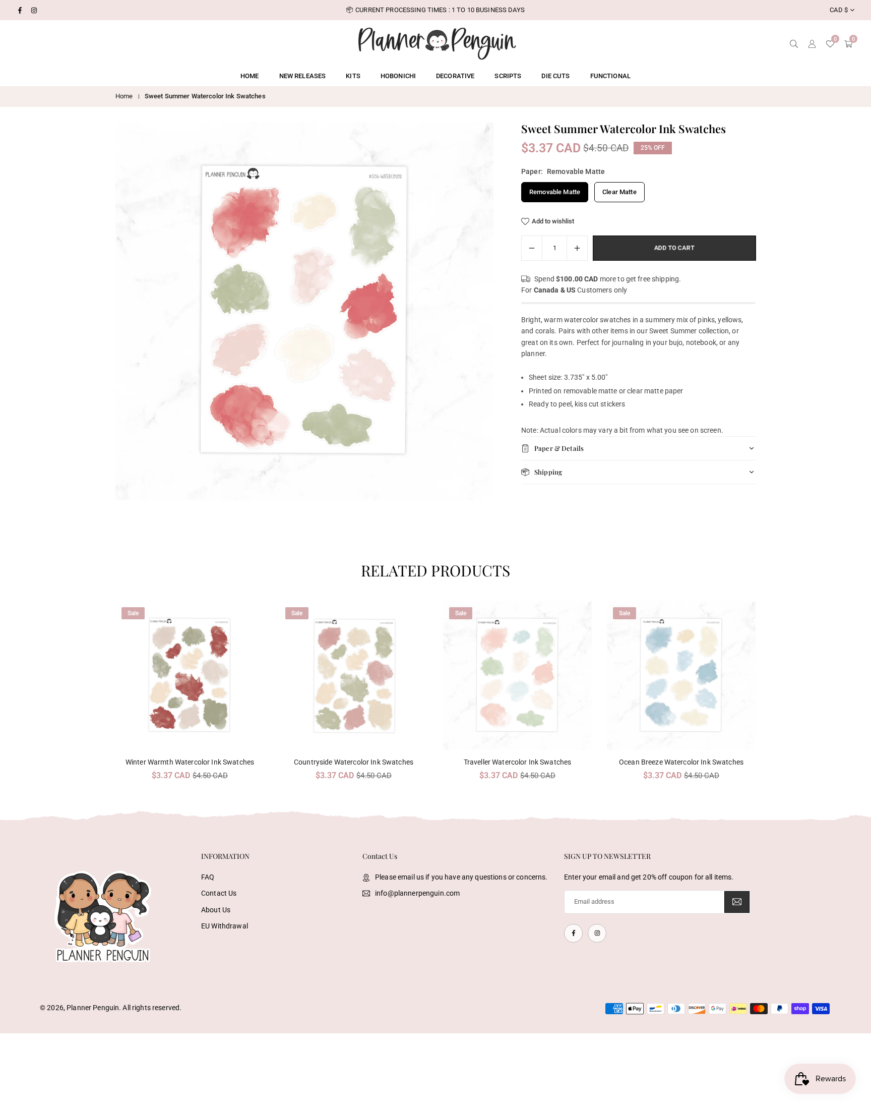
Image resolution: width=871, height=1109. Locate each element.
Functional (610, 76)
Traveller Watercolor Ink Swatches (518, 762)
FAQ (207, 877)
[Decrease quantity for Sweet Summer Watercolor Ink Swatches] (532, 248)
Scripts (507, 76)
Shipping (548, 472)
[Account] (812, 42)
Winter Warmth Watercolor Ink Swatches (190, 762)
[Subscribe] (737, 902)
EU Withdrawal (224, 926)
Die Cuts (555, 76)
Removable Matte (554, 192)
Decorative (455, 76)
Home (249, 76)
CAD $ (839, 10)
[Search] (794, 42)
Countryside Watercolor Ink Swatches (353, 762)
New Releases (302, 76)
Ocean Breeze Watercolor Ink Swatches (681, 762)
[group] (304, 311)
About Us (215, 910)
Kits (353, 76)
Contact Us (218, 893)
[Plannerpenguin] (437, 42)
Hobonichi (398, 76)
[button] (738, 695)
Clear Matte (619, 192)
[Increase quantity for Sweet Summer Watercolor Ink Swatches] (577, 248)
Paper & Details (559, 448)
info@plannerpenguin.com (417, 893)
